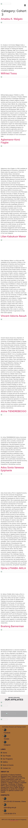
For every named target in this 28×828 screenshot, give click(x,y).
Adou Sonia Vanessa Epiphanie (12, 469)
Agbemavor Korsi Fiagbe (10, 141)
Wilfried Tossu (9, 73)
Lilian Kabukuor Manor (13, 236)
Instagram (7, 745)
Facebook (7, 733)
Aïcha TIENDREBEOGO (13, 411)
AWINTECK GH (14, 820)
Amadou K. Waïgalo (12, 18)
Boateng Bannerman (12, 626)
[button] (25, 5)
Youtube (6, 739)
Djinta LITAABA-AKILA (13, 568)
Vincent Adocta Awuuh (14, 315)
